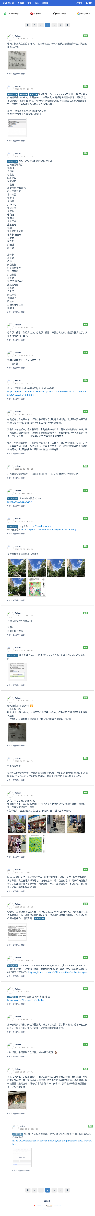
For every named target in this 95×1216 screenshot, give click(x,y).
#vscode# (23, 94)
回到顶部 (47, 1201)
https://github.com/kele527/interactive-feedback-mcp (56, 972)
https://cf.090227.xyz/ (18, 501)
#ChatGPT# (12, 655)
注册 (90, 3)
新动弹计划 (8, 3)
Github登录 (61, 13)
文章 (29, 3)
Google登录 (85, 13)
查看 (23, 73)
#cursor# (33, 94)
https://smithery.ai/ (39, 526)
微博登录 (37, 13)
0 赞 (9, 73)
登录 (80, 3)
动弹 (37, 3)
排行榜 (45, 3)
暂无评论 (16, 73)
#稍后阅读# (12, 498)
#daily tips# (12, 94)
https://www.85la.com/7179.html (24, 999)
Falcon (18, 36)
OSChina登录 (13, 13)
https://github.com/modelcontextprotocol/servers (47, 529)
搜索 (22, 3)
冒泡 (85, 36)
